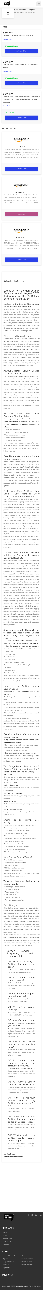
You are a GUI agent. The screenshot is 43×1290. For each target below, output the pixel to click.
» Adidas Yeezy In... (27, 1259)
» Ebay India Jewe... (8, 1262)
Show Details (8, 39)
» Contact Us (6, 1244)
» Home (4, 1232)
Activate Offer (21, 169)
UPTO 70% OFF (21, 237)
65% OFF (21, 147)
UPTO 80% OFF (21, 192)
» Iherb (23, 1256)
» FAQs (4, 1235)
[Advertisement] (22, 21)
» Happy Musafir (26, 1265)
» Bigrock (5, 1259)
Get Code (21, 214)
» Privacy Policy (7, 1241)
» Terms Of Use (7, 1238)
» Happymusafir (26, 1262)
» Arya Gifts (6, 1268)
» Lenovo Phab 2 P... (9, 1256)
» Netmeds (5, 1265)
